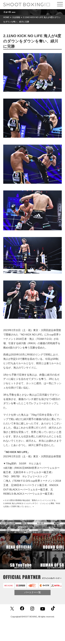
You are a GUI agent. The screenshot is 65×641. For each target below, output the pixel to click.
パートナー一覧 (32, 592)
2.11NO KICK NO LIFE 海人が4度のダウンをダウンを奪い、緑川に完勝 (32, 41)
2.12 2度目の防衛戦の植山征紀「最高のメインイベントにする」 (31, 500)
